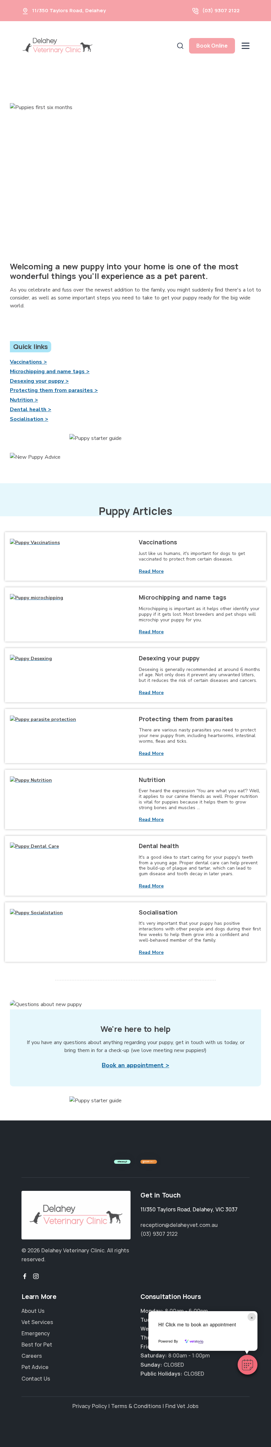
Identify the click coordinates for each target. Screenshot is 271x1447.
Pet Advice (35, 1367)
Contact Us (35, 1378)
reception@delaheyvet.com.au (179, 1225)
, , (189, 1209)
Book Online (212, 45)
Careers (31, 1355)
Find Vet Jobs (182, 1406)
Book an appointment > (135, 1065)
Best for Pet (36, 1344)
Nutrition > (24, 400)
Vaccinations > (28, 362)
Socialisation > (29, 419)
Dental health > (30, 409)
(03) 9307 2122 (221, 10)
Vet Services (37, 1322)
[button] (247, 1365)
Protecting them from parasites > (54, 390)
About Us (33, 1310)
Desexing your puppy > (39, 381)
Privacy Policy (89, 1406)
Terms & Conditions (136, 1406)
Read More (151, 571)
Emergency (35, 1333)
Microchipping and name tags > (50, 371)
